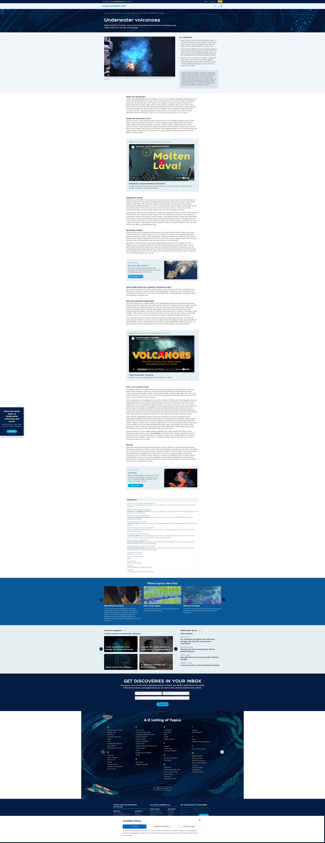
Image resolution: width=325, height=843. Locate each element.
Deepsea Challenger (142, 764)
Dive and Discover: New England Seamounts (140, 528)
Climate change (141, 739)
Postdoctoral (138, 814)
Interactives (171, 813)
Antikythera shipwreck (115, 743)
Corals (138, 750)
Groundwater (168, 760)
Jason (194, 739)
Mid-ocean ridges (152, 606)
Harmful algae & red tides (172, 769)
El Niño (166, 737)
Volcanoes (130, 565)
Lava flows (132, 473)
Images (170, 815)
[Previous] (101, 599)
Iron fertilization (197, 732)
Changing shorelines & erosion (146, 734)
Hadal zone (168, 767)
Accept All (134, 826)
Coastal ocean (141, 743)
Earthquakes (168, 730)
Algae (110, 739)
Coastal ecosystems (142, 741)
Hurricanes (168, 776)
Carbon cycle (140, 730)
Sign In (206, 1)
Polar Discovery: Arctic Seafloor (136, 521)
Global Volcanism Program (135, 552)
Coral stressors (141, 748)
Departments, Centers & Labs (121, 814)
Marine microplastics (199, 760)
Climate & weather (142, 737)
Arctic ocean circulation (116, 748)
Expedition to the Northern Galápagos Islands (141, 503)
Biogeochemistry (113, 764)
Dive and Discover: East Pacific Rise (138, 534)
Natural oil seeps (191, 606)
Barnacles (111, 755)
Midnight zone (197, 769)
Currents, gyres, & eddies (144, 752)
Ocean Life (153, 815)
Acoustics (111, 734)
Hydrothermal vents (114, 606)
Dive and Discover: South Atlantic (137, 540)
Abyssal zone (112, 732)
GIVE (220, 1)
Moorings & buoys (198, 772)
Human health (169, 774)
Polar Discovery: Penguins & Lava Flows (139, 509)
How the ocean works (171, 772)
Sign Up (212, 1)
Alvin (110, 741)
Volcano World (131, 561)
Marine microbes (197, 758)
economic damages (141, 315)
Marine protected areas (200, 763)
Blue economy (112, 769)
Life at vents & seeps (199, 749)
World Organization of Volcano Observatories (140, 546)
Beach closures (113, 757)
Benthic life (112, 760)
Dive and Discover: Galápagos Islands (138, 515)
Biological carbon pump (115, 766)
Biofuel (110, 762)
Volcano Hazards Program (135, 556)
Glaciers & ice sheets (171, 758)
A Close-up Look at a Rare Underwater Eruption (200, 665)
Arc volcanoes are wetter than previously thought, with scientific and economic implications (197, 641)
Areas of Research (118, 813)
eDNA (166, 734)
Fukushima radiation (171, 751)
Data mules (140, 762)
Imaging (195, 730)
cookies (156, 830)
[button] (200, 820)
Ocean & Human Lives (156, 813)
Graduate (137, 813)
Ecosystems (168, 732)
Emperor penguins (170, 739)
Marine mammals (198, 756)
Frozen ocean (168, 748)
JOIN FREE (12, 431)
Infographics (171, 810)
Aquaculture (112, 746)
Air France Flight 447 (115, 737)
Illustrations (171, 812)
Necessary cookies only (161, 826)
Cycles (138, 755)
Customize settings (189, 826)
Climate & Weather (155, 810)
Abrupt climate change (115, 730)
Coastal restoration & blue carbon (147, 746)
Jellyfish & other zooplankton (201, 742)
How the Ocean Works (156, 812)
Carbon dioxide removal (144, 732)
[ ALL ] (124, 630)
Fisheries (167, 746)
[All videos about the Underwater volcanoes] (152, 142)
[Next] (224, 599)
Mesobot (195, 765)
